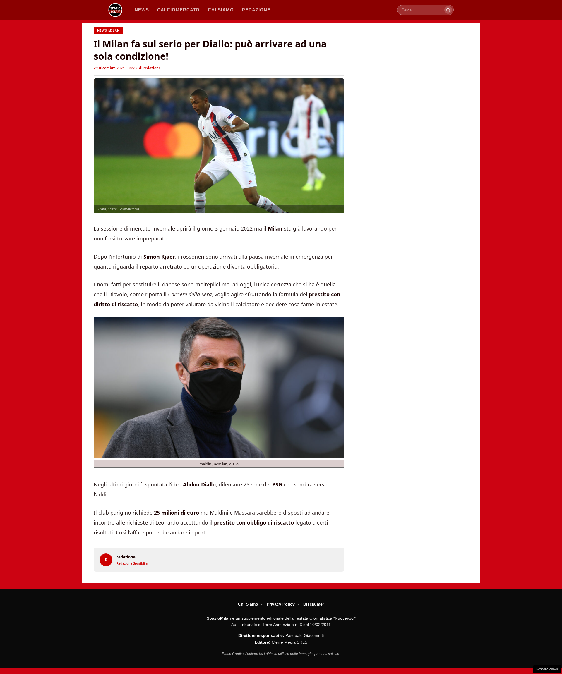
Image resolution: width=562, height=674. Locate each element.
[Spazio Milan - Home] (115, 10)
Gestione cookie (547, 669)
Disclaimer (313, 604)
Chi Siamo (248, 604)
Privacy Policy (281, 604)
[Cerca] (448, 10)
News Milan (108, 30)
